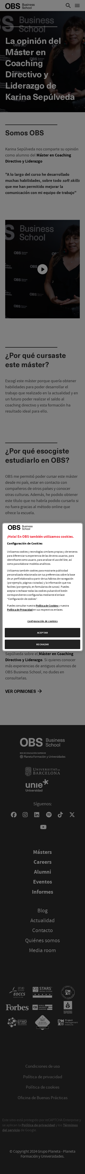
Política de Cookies (47, 605)
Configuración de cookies (42, 621)
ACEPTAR (42, 632)
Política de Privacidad (20, 610)
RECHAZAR (42, 644)
